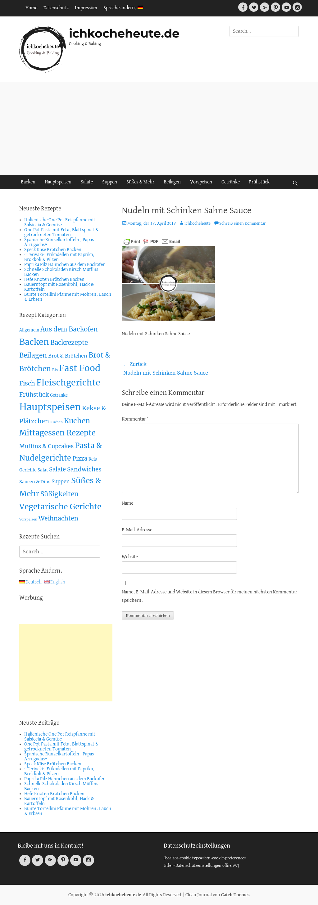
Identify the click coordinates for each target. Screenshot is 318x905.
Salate (87, 182)
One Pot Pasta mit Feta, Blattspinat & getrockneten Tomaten (61, 232)
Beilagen (172, 182)
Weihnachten (58, 518)
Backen (28, 182)
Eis (55, 369)
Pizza (79, 458)
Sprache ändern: (120, 8)
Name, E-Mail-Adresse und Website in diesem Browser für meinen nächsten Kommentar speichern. (209, 596)
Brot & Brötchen (67, 356)
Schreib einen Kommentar (242, 224)
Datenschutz (56, 8)
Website (130, 557)
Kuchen (56, 422)
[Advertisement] (159, 128)
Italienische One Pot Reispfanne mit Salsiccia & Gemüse (59, 222)
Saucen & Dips (34, 481)
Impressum (86, 8)
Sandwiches (84, 469)
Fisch (27, 383)
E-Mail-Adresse (137, 530)
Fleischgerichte (68, 382)
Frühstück (259, 182)
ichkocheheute (197, 224)
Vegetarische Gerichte (60, 506)
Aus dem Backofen (69, 329)
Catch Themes (235, 895)
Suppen (109, 182)
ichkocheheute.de (124, 33)
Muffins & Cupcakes (46, 446)
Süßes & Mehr (140, 182)
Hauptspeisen (58, 182)
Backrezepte (69, 343)
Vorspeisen (201, 182)
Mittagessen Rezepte (57, 433)
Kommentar (135, 419)
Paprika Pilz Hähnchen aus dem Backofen (65, 264)
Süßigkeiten (59, 494)
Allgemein (29, 330)
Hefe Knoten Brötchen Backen (54, 279)
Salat (43, 470)
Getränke (230, 182)
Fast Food (79, 368)
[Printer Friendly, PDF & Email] (152, 241)
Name (127, 503)
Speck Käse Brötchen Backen (52, 249)
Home (31, 8)
